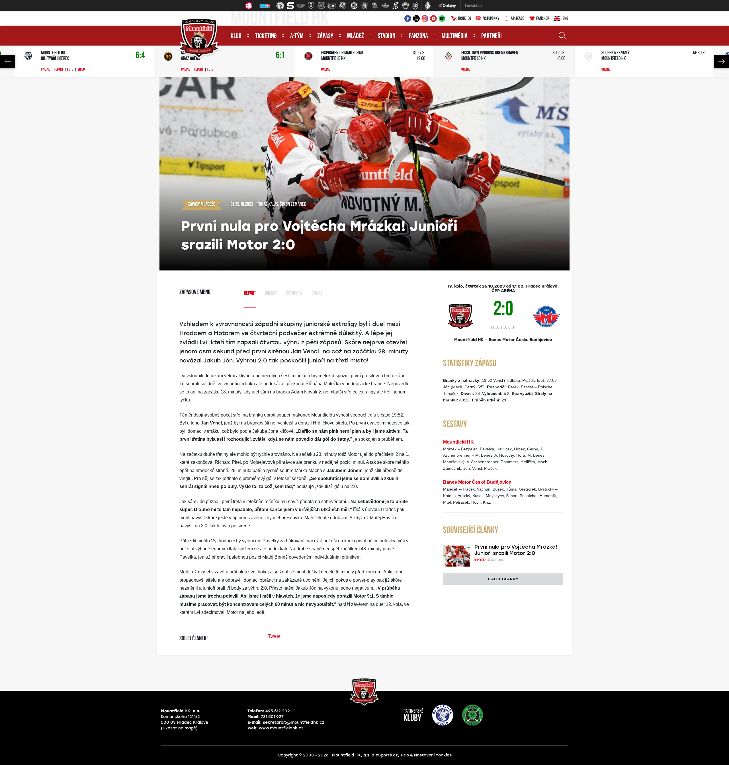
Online (45, 70)
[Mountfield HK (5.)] (321, 5)
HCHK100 (464, 19)
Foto (70, 70)
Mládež (355, 36)
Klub (236, 36)
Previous (7, 61)
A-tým (297, 36)
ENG (565, 19)
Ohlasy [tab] (271, 293)
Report (58, 70)
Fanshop (542, 19)
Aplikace (517, 19)
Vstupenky (491, 19)
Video (81, 70)
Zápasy (325, 36)
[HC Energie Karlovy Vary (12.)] (395, 5)
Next (721, 61)
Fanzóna (418, 36)
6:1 (280, 55)
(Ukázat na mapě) (179, 728)
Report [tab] (250, 293)
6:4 (140, 55)
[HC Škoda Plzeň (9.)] (364, 5)
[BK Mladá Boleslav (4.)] (311, 5)
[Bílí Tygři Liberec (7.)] (343, 5)
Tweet (274, 636)
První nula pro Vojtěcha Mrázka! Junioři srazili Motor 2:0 (515, 550)
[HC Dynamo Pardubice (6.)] (331, 5)
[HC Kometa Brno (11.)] (385, 5)
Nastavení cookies (433, 755)
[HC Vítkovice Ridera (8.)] (354, 5)
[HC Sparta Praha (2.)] (290, 5)
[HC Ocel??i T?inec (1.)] (280, 5)
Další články (503, 579)
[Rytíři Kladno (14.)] (415, 5)
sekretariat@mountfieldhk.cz (293, 722)
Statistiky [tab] (294, 293)
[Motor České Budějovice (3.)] (301, 5)
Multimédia (455, 36)
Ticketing (266, 36)
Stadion (386, 36)
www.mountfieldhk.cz (281, 728)
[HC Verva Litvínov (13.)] (405, 5)
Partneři (491, 36)
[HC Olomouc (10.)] (375, 5)
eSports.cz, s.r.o (392, 755)
